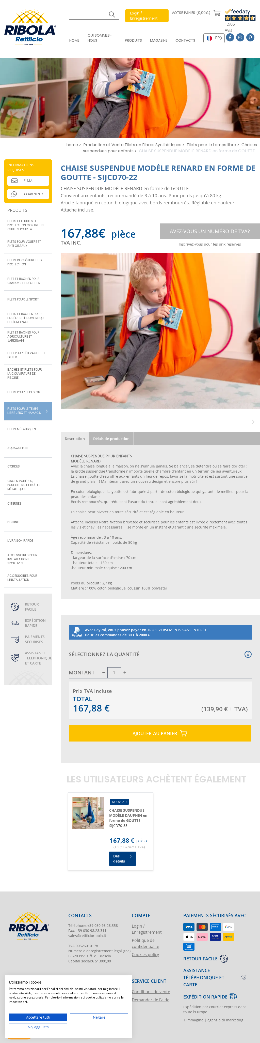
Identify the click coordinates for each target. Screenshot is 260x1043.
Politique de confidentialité (145, 943)
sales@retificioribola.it (87, 935)
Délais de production (111, 438)
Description (75, 438)
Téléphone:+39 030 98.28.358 (93, 925)
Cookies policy (145, 954)
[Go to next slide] (253, 422)
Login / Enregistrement (147, 929)
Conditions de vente (151, 991)
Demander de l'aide (150, 999)
